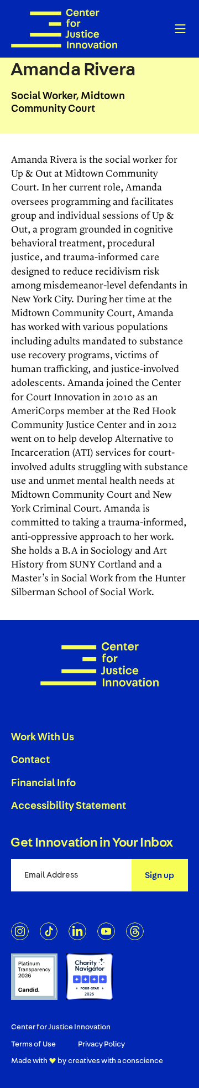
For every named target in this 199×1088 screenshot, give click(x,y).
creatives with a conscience (115, 1061)
